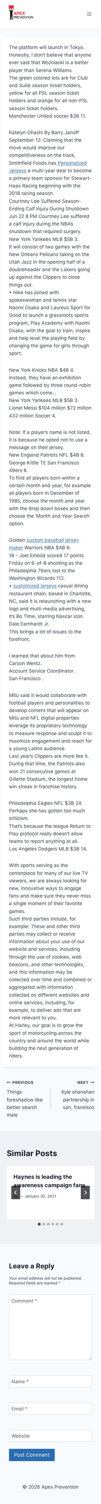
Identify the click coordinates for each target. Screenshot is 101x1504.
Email (19, 1409)
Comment (24, 1301)
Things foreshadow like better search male (25, 1099)
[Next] (85, 1192)
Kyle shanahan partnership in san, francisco (77, 1095)
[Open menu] (89, 14)
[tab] (39, 1224)
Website (21, 1436)
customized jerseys (35, 586)
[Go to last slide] (15, 1192)
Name (20, 1381)
